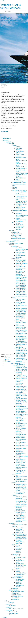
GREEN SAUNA (19, 532)
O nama (8, 604)
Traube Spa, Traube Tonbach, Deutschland (21, 376)
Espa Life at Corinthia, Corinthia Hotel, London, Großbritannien (22, 333)
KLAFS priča (12, 605)
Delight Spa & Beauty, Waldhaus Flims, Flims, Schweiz (21, 395)
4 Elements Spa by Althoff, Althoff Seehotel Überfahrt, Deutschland (21, 367)
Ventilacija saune (20, 226)
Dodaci (17, 179)
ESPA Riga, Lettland (20, 251)
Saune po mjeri (19, 528)
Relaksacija (15, 570)
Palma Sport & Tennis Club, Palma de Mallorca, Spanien (22, 489)
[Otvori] (13, 142)
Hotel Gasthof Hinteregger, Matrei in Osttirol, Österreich (21, 434)
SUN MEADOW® (20, 216)
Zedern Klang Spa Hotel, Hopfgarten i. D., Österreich (22, 415)
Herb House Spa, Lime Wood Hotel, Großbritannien (21, 345)
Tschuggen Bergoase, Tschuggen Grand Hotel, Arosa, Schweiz (22, 408)
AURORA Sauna (20, 154)
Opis (2, 87)
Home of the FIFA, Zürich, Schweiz (20, 492)
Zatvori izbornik (7, 138)
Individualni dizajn (16, 237)
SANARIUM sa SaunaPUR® (19, 182)
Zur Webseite (4, 131)
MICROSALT (15, 554)
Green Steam (19, 206)
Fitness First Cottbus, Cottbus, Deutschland (21, 285)
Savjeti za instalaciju (17, 234)
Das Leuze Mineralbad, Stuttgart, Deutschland (21, 500)
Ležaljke (18, 218)
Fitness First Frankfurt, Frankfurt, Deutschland (21, 295)
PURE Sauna (19, 156)
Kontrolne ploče (19, 227)
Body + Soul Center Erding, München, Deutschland (20, 272)
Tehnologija (15, 223)
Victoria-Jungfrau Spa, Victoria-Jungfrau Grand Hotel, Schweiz (21, 391)
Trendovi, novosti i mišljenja (16, 243)
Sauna (14, 145)
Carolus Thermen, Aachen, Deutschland (21, 516)
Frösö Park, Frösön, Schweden (20, 253)
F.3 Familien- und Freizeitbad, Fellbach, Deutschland (21, 520)
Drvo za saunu (19, 224)
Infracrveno (15, 588)
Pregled (3, 84)
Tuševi (17, 562)
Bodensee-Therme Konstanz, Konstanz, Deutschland (21, 512)
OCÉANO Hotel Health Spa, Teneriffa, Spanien (21, 309)
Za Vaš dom (9, 142)
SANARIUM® (19, 529)
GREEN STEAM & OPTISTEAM (20, 542)
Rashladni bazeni (20, 563)
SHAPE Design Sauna (21, 167)
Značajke (11, 602)
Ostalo (14, 482)
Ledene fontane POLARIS (19, 567)
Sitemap (7, 359)
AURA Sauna (19, 153)
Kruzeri (14, 475)
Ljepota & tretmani (16, 577)
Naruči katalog (19, 181)
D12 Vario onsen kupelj (21, 196)
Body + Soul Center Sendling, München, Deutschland (20, 268)
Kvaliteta (8, 607)
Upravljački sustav (16, 594)
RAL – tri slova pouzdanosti (16, 608)
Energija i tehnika (13, 590)
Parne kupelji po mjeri (21, 202)
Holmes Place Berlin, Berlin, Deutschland (21, 261)
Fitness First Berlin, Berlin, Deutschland (20, 282)
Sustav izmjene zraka (17, 596)
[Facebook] (8, 361)
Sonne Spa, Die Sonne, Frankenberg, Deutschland (21, 372)
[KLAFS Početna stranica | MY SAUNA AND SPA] (14, 6)
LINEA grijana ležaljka (21, 220)
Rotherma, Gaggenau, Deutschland (21, 497)
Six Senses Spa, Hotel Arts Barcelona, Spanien (21, 387)
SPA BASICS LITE (20, 560)
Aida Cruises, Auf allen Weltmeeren (21, 477)
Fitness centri (15, 258)
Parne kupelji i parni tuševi (18, 190)
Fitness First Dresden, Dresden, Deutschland (21, 289)
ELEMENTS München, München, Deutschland (21, 276)
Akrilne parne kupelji (21, 537)
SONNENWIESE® (20, 574)
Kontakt (5, 617)
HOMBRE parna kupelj (21, 201)
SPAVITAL (18, 587)
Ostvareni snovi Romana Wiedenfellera (18, 239)
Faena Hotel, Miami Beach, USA (20, 256)
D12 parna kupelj (20, 195)
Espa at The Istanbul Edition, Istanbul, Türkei (21, 329)
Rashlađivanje (15, 559)
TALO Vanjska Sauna (21, 178)
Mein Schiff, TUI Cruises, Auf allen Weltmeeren (22, 480)
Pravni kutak (9, 610)
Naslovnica (5, 140)
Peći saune (18, 229)
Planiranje (18, 146)
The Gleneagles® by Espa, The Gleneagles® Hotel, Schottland (21, 338)
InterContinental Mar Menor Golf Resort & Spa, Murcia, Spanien (21, 313)
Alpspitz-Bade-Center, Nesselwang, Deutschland (21, 507)
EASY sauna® (19, 148)
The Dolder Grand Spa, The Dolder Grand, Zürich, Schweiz (21, 425)
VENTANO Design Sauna (22, 173)
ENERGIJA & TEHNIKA (18, 591)
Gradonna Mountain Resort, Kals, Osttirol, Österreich (21, 439)
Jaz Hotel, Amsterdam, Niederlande (21, 306)
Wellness (14, 246)
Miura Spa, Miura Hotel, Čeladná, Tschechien (21, 399)
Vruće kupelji (15, 545)
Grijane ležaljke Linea (21, 573)
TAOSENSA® (19, 584)
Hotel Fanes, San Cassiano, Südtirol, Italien (20, 317)
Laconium (18, 551)
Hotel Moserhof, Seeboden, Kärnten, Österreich (20, 453)
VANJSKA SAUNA (20, 531)
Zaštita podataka (13, 613)
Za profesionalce (10, 241)
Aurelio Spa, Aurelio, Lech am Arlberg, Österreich (21, 471)
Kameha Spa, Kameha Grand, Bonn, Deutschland (21, 403)
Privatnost (7, 358)
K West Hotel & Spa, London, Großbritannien (21, 341)
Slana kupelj (19, 548)
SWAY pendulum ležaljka (22, 215)
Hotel (13, 297)
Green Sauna (15, 598)
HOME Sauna (19, 150)
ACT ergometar (19, 221)
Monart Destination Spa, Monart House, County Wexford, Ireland (21, 350)
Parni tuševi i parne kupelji (18, 534)
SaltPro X (14, 188)
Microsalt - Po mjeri (20, 557)
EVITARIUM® (19, 213)
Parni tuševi (18, 540)
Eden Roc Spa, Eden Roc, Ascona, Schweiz (21, 411)
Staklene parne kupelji (21, 538)
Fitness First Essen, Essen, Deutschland (20, 292)
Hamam (17, 546)
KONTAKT (15, 365)
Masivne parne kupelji (21, 535)
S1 (7, 601)
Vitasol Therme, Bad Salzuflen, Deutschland (21, 503)
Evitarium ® (18, 582)
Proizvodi (11, 143)
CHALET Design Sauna (21, 168)
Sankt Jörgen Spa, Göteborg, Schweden (21, 326)
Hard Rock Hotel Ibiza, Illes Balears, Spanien (21, 485)
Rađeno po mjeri (16, 235)
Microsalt (14, 187)
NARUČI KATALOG (15, 363)
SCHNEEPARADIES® (21, 565)
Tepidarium (18, 552)
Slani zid (18, 556)
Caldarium (18, 549)
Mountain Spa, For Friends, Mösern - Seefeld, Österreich (20, 464)
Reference (11, 244)
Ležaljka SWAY (19, 576)
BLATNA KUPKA (20, 585)
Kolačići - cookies (13, 612)
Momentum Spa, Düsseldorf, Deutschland (22, 248)
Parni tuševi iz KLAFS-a (21, 204)
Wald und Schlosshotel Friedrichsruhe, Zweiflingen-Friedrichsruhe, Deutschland (21, 381)
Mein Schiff (4, 86)
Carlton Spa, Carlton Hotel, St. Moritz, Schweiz (21, 420)
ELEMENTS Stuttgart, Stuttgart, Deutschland (21, 279)
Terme (14, 495)
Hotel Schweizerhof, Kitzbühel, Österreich (21, 460)
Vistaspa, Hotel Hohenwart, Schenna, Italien (21, 322)
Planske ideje (15, 232)
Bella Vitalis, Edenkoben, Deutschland (22, 264)
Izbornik (2, 1)
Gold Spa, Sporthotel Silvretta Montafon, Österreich (21, 429)
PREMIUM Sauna (20, 151)
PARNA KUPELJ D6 (20, 207)
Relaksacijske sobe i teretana (19, 210)
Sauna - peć (15, 593)
